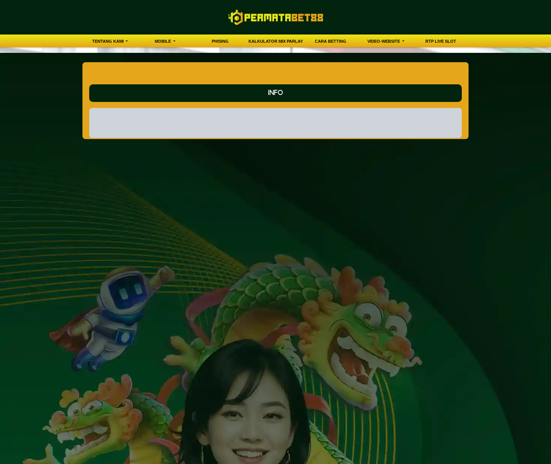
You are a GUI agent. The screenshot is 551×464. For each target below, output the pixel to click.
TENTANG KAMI (108, 41)
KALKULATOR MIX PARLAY (276, 41)
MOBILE (163, 41)
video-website (384, 41)
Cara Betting (330, 41)
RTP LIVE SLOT (440, 41)
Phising (220, 41)
